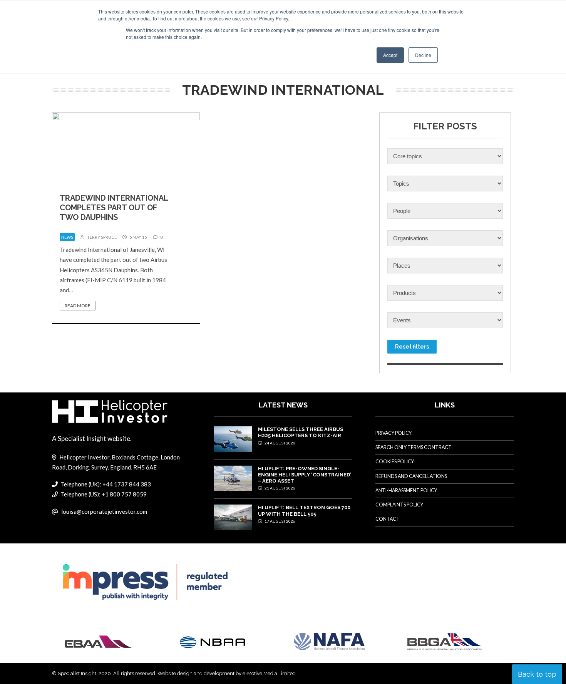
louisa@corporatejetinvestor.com (104, 511)
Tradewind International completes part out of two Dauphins (114, 207)
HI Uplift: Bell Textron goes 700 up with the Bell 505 (304, 510)
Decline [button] (423, 55)
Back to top (537, 674)
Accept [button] (390, 55)
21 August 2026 (279, 488)
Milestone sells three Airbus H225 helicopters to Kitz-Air (300, 432)
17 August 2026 (279, 521)
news (67, 237)
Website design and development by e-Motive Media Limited (226, 673)
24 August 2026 (279, 443)
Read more (77, 305)
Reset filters (412, 347)
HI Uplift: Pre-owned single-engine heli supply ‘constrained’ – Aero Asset (304, 475)
